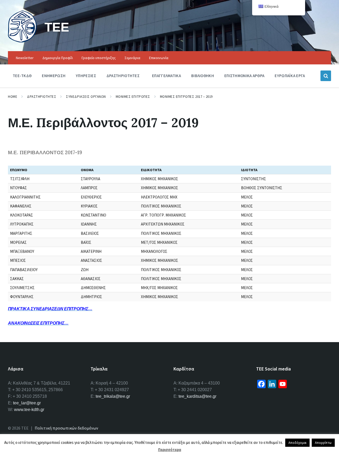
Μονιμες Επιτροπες (133, 96)
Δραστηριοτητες (41, 96)
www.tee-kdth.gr (29, 409)
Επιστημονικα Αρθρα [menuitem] (244, 75)
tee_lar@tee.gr (27, 403)
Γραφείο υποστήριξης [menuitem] (99, 57)
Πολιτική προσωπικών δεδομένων (66, 428)
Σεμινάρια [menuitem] (132, 57)
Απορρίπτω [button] (323, 442)
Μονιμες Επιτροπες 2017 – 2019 (186, 96)
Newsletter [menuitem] (25, 57)
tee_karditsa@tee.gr (197, 396)
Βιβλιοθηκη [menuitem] (202, 75)
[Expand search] (325, 75)
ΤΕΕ (56, 27)
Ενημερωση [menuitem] (53, 75)
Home (12, 96)
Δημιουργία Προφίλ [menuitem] (57, 57)
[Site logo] (22, 40)
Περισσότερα (169, 449)
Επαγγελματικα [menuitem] (166, 75)
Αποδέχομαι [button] (297, 442)
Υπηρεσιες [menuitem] (86, 75)
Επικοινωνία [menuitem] (158, 57)
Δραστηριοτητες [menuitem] (123, 75)
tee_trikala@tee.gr (113, 396)
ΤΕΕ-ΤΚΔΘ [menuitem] (22, 75)
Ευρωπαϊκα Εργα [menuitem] (290, 75)
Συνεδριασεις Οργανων (86, 96)
